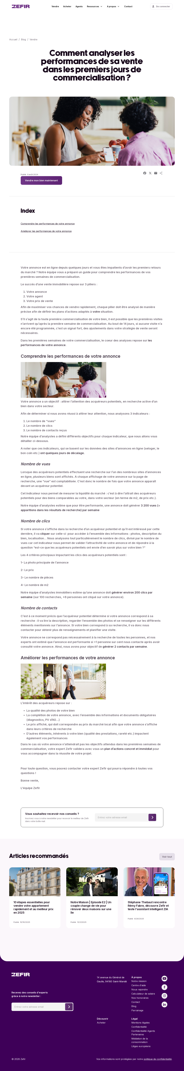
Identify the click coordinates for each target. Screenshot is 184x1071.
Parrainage (137, 1010)
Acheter (67, 6)
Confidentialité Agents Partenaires (143, 1033)
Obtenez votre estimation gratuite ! (113, 1042)
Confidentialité (139, 1026)
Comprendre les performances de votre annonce (48, 223)
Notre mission (138, 981)
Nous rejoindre (139, 989)
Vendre (55, 6)
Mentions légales (140, 1022)
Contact (128, 6)
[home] (25, 6)
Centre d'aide (138, 985)
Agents (79, 6)
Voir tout (167, 856)
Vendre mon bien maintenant (41, 180)
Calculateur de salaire (143, 993)
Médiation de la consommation (139, 1040)
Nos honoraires (139, 997)
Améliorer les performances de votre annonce (46, 231)
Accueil (13, 39)
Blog (23, 39)
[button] (95, 6)
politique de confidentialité (158, 1059)
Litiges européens (141, 1046)
